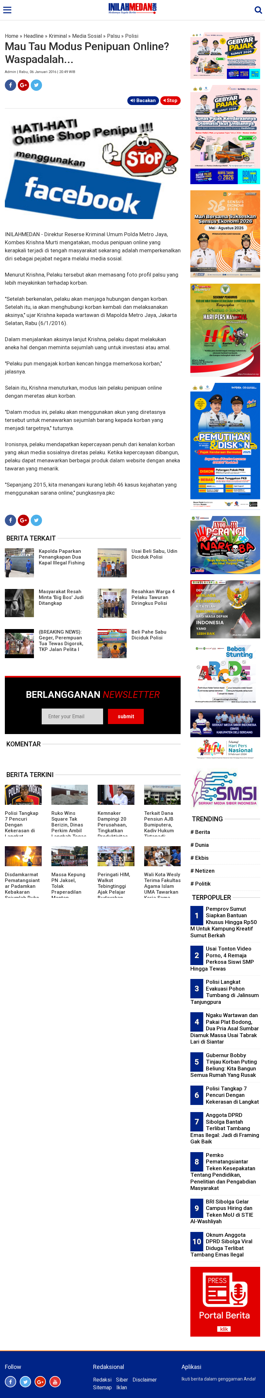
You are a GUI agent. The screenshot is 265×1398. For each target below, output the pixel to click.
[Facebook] (10, 85)
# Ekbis (199, 858)
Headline (34, 36)
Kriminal (58, 36)
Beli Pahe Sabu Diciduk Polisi (149, 635)
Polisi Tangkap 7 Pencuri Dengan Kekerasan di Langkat (21, 824)
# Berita (200, 832)
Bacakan (145, 100)
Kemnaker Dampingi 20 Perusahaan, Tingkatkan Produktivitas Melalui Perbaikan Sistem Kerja (113, 833)
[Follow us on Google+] (40, 1381)
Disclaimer (144, 1380)
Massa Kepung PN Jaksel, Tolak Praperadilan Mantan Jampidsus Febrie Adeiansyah (68, 895)
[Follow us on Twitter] (25, 1381)
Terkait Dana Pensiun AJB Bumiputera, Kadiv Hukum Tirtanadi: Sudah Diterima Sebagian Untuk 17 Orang (162, 833)
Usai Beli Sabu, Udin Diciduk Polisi (154, 554)
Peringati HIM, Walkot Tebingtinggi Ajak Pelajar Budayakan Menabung (114, 889)
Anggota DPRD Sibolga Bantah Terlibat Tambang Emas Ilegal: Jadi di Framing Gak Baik (224, 1128)
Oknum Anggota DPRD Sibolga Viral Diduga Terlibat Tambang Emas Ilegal (221, 1245)
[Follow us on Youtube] (55, 1381)
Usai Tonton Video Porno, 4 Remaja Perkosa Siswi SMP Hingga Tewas (222, 958)
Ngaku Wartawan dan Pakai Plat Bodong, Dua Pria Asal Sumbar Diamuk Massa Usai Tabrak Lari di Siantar (224, 1028)
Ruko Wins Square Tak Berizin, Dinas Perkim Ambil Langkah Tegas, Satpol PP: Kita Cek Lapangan (69, 830)
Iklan (121, 1387)
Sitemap (102, 1387)
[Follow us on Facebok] (10, 1381)
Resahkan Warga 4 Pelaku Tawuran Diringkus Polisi (153, 597)
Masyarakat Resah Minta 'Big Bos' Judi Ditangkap (61, 597)
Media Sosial (87, 36)
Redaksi (102, 1380)
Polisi (131, 36)
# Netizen (202, 870)
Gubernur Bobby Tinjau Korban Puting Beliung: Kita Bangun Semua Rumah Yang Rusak (223, 1065)
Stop (171, 100)
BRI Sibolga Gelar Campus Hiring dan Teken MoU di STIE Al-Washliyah (221, 1211)
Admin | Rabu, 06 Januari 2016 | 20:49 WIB (40, 72)
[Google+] (23, 85)
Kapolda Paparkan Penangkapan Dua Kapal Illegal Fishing (62, 557)
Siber (122, 1380)
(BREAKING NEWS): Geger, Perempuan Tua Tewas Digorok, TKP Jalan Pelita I (61, 640)
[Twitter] (36, 85)
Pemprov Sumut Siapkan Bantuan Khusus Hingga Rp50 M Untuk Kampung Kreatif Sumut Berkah (223, 922)
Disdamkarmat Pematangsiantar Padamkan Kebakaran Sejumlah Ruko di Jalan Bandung (22, 892)
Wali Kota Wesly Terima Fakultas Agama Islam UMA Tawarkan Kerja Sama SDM (162, 889)
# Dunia (199, 845)
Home (11, 36)
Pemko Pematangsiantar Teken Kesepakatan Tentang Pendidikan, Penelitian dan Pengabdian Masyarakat (223, 1172)
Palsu (113, 36)
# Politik (200, 883)
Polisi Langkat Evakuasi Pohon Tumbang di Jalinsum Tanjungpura (224, 992)
